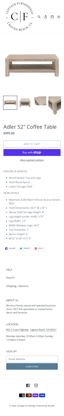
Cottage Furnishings (26, 405)
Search (10, 277)
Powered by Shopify (45, 405)
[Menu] (58, 16)
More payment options (32, 160)
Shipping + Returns (17, 286)
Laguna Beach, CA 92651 (43, 329)
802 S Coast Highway (17, 329)
